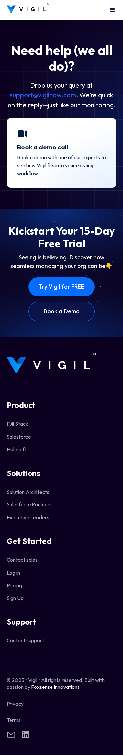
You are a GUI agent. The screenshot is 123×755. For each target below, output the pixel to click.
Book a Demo (62, 311)
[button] (109, 10)
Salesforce (19, 436)
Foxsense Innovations (55, 687)
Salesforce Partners (29, 504)
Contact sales (22, 559)
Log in (13, 572)
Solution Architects (28, 492)
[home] (28, 10)
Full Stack (17, 423)
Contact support (25, 640)
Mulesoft (17, 449)
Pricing (14, 585)
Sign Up (15, 598)
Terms (14, 720)
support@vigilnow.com (43, 95)
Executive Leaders (28, 517)
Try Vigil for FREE (61, 286)
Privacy (15, 703)
